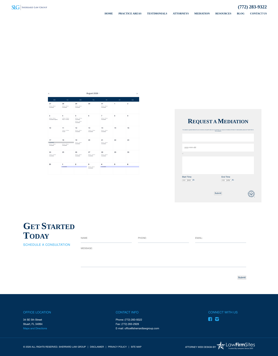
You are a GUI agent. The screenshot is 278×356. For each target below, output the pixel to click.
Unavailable (51, 107)
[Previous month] (49, 93)
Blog (240, 13)
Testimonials (157, 13)
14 (102, 128)
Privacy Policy (117, 347)
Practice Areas (130, 13)
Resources (223, 13)
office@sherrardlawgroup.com (142, 328)
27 (50, 103)
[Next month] (137, 93)
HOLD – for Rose (65, 119)
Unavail (63, 131)
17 (50, 140)
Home (109, 13)
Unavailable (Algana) (53, 119)
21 (102, 140)
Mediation (202, 13)
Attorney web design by (200, 347)
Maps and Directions (35, 328)
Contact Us (258, 13)
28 (63, 103)
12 (76, 128)
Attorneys (181, 13)
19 (76, 140)
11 (63, 128)
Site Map (136, 347)
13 (89, 128)
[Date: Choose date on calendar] (182, 153)
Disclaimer (97, 347)
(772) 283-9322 (252, 6)
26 (76, 152)
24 (50, 152)
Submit (218, 193)
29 (76, 103)
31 (102, 103)
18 (63, 140)
